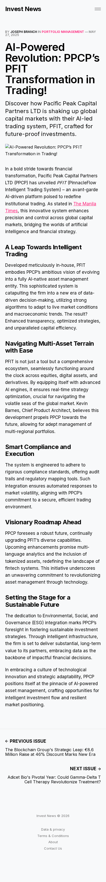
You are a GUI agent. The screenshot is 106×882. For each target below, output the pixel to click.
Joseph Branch (23, 32)
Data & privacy (53, 829)
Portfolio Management (63, 32)
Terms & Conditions (53, 836)
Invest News (23, 9)
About (53, 842)
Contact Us (53, 848)
